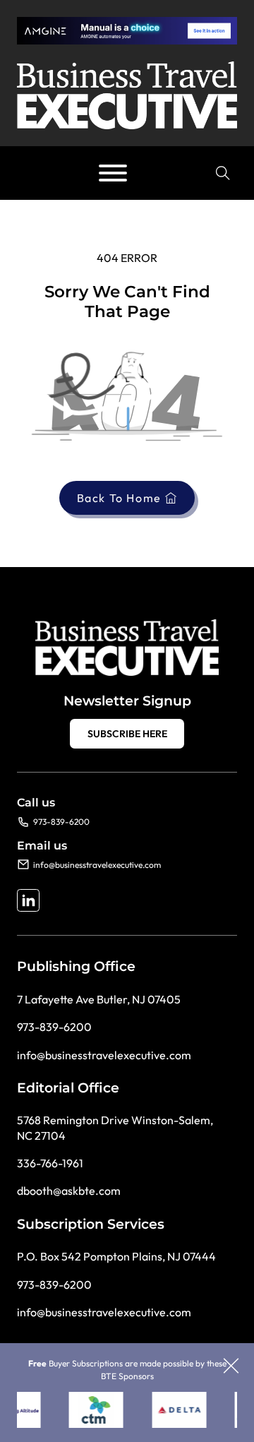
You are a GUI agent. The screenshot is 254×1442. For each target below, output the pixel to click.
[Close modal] (231, 1366)
